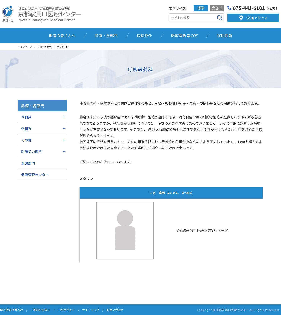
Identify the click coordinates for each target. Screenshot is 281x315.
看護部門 (28, 163)
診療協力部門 (31, 151)
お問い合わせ (115, 310)
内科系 (26, 116)
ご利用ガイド (66, 310)
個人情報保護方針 (11, 310)
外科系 (26, 128)
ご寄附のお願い (40, 310)
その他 (26, 139)
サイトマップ (90, 310)
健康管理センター (35, 174)
